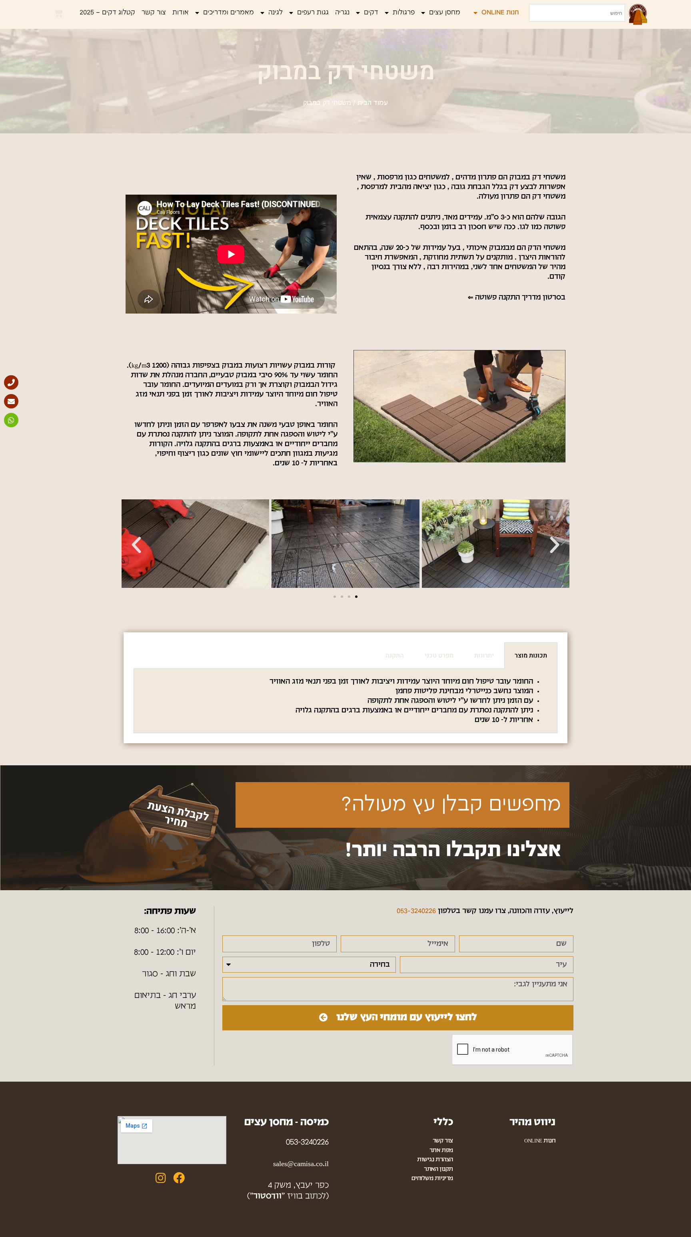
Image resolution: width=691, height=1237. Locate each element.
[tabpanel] (345, 701)
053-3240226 (416, 911)
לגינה (275, 12)
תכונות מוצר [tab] (531, 655)
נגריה (342, 12)
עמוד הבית (372, 103)
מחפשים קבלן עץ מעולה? (451, 805)
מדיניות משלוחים (432, 1178)
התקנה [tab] (394, 655)
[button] (136, 545)
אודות (180, 12)
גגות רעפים (313, 12)
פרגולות (404, 12)
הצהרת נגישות (435, 1160)
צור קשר (154, 12)
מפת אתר (441, 1150)
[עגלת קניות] (58, 13)
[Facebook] (179, 1178)
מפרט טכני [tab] (439, 655)
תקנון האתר (438, 1169)
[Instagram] (160, 1178)
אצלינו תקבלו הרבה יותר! (453, 851)
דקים (371, 12)
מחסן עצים (444, 12)
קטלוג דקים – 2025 (107, 12)
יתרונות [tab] (484, 655)
